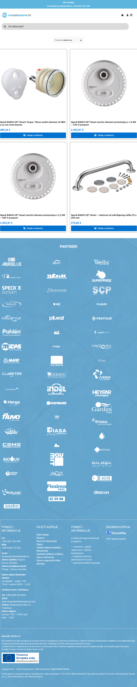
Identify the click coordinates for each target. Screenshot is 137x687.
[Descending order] (81, 40)
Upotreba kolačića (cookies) (50, 554)
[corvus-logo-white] (116, 532)
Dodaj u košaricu (35, 135)
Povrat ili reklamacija (47, 541)
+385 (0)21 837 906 (81, 6)
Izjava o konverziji (45, 557)
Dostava (40, 538)
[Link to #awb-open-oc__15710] (131, 15)
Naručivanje (42, 551)
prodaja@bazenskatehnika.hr (59, 6)
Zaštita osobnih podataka (49, 547)
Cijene (40, 544)
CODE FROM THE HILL (60, 669)
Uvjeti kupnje (43, 534)
